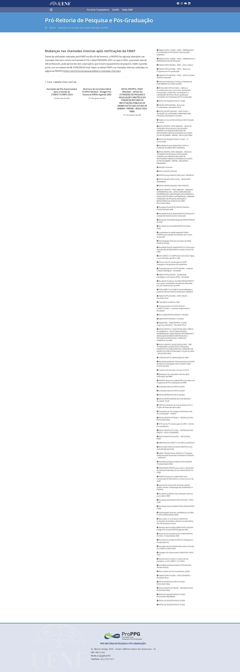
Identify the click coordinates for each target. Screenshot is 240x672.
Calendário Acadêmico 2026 (169, 302)
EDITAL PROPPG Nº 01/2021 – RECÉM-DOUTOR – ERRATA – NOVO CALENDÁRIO (175, 431)
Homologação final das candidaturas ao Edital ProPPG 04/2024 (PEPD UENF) (175, 513)
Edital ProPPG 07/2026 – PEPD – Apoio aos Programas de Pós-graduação (173, 70)
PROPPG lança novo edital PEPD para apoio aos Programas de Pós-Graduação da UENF (176, 381)
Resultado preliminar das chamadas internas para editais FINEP (175, 495)
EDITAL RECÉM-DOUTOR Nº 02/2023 (171, 395)
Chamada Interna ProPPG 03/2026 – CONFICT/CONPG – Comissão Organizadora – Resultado (174, 308)
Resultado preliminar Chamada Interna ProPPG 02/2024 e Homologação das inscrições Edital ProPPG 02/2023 (175, 363)
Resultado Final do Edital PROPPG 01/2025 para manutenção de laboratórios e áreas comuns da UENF (175, 249)
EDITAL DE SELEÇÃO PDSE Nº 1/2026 (171, 101)
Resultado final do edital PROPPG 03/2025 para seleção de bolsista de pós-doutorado (175, 214)
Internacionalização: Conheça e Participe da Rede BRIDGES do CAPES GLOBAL (174, 82)
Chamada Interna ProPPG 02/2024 (171, 391)
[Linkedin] (189, 3)
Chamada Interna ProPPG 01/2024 (171, 387)
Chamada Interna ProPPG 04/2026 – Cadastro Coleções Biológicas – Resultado (175, 269)
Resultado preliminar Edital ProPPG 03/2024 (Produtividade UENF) (174, 463)
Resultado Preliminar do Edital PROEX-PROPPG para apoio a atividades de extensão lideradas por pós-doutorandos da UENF (175, 283)
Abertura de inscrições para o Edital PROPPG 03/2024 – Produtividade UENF (175, 535)
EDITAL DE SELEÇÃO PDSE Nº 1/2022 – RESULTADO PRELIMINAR (171, 595)
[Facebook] (178, 3)
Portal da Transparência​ (98, 10)
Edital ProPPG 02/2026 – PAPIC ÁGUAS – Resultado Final (172, 297)
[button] (52, 9)
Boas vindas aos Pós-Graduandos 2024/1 (174, 571)
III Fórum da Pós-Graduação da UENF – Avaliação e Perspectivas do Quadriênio (172, 263)
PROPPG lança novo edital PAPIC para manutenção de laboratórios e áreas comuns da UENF (175, 478)
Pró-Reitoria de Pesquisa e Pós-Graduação (99, 20)
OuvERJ (115, 10)
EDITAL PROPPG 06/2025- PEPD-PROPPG (173, 185)
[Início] (46, 27)
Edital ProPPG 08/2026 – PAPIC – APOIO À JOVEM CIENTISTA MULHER (175, 76)
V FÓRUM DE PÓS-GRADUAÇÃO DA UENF (173, 357)
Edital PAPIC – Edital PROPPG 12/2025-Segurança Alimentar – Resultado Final (172, 324)
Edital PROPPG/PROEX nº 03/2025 (171, 319)
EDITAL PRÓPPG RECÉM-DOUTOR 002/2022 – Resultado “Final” (174, 400)
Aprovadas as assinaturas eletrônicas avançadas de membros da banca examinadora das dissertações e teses (175, 521)
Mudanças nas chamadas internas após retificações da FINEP (83, 27)
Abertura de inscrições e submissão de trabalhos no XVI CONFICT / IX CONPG (172, 560)
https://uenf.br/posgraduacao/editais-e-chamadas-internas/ (92, 71)
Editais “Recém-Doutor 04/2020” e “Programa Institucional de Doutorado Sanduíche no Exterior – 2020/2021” (175, 455)
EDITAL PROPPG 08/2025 (167, 171)
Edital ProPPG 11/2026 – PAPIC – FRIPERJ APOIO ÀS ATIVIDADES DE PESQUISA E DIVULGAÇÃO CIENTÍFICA (175, 52)
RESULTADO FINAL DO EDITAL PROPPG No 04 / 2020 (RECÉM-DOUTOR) (175, 448)
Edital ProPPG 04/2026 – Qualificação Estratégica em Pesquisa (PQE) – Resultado (173, 275)
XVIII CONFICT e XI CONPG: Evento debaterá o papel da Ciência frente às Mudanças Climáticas (175, 290)
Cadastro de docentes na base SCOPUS (173, 370)
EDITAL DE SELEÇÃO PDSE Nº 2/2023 (171, 600)
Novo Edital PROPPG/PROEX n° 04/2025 (173, 315)
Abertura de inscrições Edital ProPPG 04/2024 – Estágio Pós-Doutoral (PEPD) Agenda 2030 (97, 92)
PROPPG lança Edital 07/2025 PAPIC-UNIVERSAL (176, 175)
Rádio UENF (127, 10)
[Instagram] (181, 3)
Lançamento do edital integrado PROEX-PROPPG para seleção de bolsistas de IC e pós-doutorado (174, 234)
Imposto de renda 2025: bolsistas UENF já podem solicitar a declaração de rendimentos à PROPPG (174, 487)
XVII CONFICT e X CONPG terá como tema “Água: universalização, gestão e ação (175, 257)
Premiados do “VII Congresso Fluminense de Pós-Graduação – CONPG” (174, 412)
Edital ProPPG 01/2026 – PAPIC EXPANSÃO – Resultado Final (174, 576)
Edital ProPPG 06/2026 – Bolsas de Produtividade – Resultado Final (170, 106)
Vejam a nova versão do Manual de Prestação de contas (175, 121)
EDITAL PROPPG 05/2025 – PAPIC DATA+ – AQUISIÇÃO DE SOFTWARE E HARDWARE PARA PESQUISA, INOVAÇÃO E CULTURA (174, 113)
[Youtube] (185, 3)
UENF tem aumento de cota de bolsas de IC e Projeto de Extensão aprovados (174, 406)
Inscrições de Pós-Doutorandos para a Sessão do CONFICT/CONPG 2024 (62, 92)
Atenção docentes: (165, 167)
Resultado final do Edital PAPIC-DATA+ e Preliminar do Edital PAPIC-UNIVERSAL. (173, 146)
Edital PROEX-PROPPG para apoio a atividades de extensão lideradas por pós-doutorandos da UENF (175, 470)
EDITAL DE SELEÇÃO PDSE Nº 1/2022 (171, 604)
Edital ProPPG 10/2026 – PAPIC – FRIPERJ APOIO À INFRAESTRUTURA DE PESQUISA (176, 60)
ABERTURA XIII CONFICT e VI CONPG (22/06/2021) (176, 443)
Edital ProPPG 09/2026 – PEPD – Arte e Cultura (175, 65)
